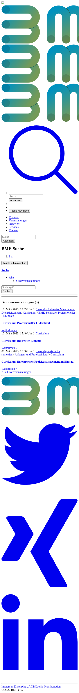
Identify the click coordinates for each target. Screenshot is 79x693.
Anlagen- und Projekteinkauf (31, 354)
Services (14, 227)
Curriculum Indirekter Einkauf (21, 340)
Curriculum (29, 312)
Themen (13, 230)
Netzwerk (14, 223)
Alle (11, 277)
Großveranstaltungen (28, 280)
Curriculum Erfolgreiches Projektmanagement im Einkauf (37, 361)
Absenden (15, 200)
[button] (43, 192)
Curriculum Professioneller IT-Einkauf (25, 323)
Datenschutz (21, 686)
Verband (14, 217)
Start (11, 256)
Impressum (7, 686)
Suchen (7, 291)
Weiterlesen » (9, 330)
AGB (31, 686)
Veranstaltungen (18, 220)
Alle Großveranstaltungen (16, 372)
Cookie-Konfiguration (48, 686)
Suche (5, 270)
